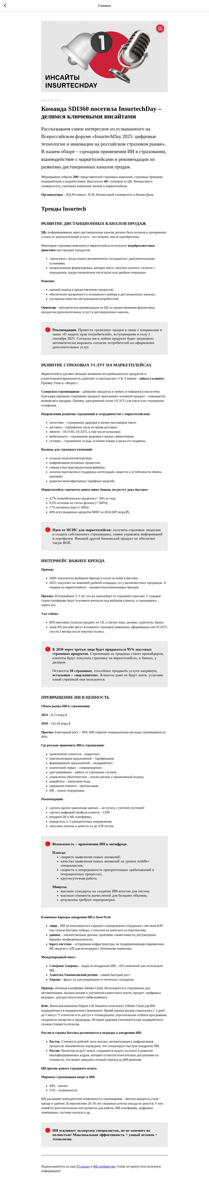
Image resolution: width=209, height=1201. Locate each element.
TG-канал (83, 1166)
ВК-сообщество (104, 1166)
